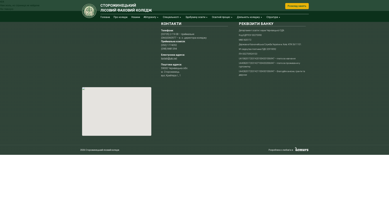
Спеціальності (171, 17)
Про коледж (121, 17)
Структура (272, 17)
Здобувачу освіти (195, 17)
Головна (105, 17)
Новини (135, 17)
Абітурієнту (150, 17)
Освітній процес (221, 17)
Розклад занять (297, 6)
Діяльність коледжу (248, 17)
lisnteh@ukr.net (169, 58)
